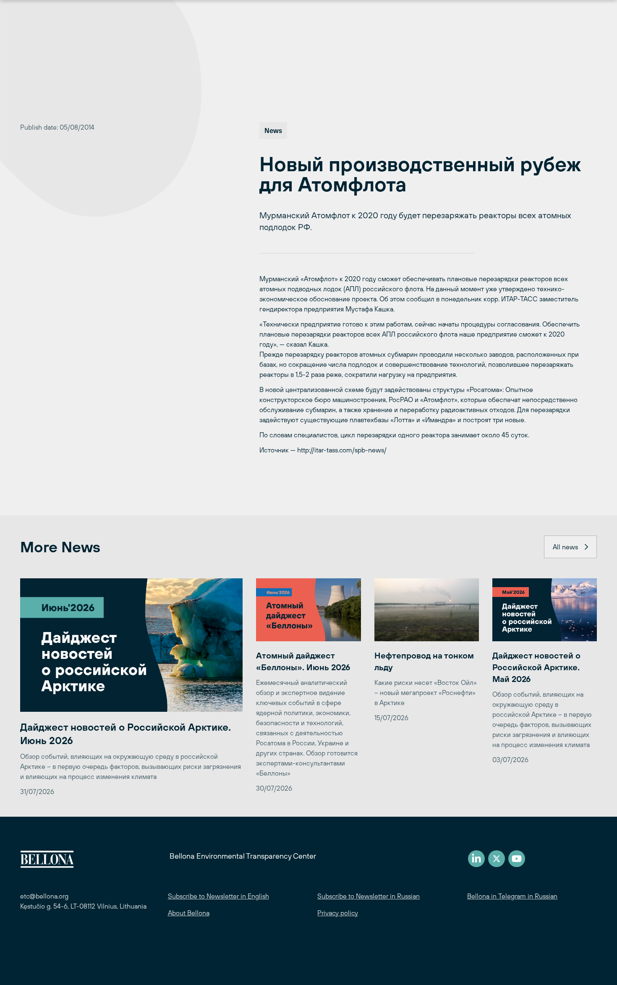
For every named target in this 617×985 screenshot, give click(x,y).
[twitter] (496, 858)
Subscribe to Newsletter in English (218, 896)
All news (565, 547)
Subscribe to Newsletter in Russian (368, 896)
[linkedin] (476, 858)
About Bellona (188, 913)
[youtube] (516, 858)
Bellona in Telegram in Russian (512, 896)
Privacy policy (337, 913)
